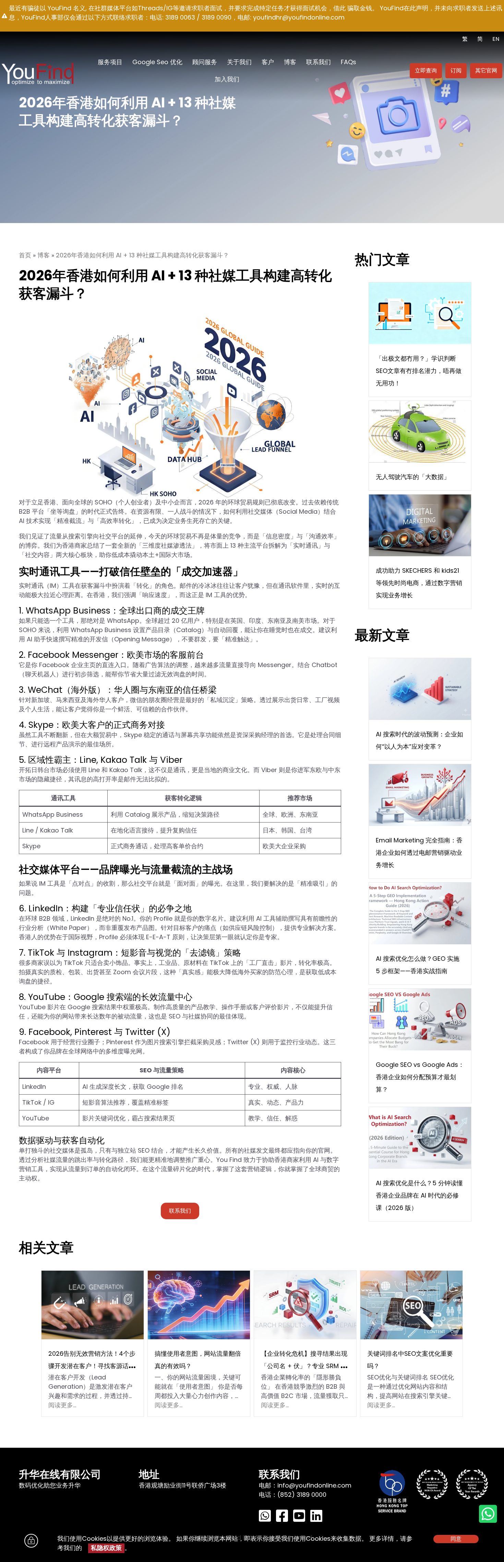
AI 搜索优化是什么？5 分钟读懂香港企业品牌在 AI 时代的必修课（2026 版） (419, 1195)
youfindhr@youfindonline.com (299, 17)
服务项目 (110, 62)
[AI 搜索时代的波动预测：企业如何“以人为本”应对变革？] (420, 688)
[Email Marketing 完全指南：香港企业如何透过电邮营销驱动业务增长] (420, 794)
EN (495, 39)
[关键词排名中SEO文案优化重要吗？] (411, 1304)
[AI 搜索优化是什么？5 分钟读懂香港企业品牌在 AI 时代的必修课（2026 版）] (420, 1137)
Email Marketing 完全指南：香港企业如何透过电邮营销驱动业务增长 (419, 852)
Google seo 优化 (157, 62)
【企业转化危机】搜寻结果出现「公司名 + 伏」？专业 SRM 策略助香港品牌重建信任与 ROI (304, 1366)
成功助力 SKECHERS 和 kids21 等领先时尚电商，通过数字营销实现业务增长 (419, 582)
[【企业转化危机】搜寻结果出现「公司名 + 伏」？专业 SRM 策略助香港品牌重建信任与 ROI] (305, 1304)
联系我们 (318, 62)
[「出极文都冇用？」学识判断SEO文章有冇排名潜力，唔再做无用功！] (420, 312)
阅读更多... (62, 1405)
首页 (25, 255)
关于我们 (239, 62)
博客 (290, 62)
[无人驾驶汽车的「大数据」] (417, 431)
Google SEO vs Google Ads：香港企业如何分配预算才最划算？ (420, 1077)
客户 (268, 62)
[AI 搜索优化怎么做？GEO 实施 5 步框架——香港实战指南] (420, 913)
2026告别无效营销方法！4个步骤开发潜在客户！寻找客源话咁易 (91, 1366)
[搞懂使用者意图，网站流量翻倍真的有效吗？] (199, 1304)
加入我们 (227, 79)
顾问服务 (204, 62)
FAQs (348, 62)
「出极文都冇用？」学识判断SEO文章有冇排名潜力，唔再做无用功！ (418, 370)
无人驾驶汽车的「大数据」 (413, 477)
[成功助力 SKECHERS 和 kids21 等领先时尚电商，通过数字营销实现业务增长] (420, 525)
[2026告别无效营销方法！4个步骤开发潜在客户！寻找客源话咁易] (92, 1304)
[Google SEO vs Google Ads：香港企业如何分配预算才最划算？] (420, 1019)
